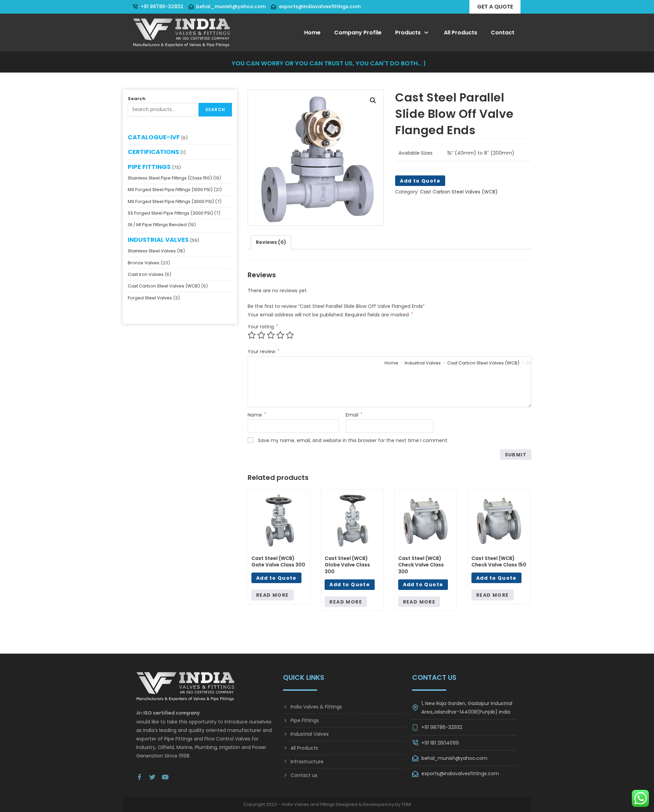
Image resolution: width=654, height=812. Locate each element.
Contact (502, 32)
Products (408, 32)
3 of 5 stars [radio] (271, 335)
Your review (263, 351)
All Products (460, 32)
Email (354, 414)
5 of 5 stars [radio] (290, 335)
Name (257, 414)
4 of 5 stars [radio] (280, 335)
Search (136, 98)
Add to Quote (420, 180)
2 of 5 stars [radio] (261, 335)
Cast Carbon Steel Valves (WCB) (459, 191)
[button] (373, 100)
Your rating (263, 326)
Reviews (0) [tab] (271, 242)
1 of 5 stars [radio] (252, 335)
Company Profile (358, 32)
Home (312, 32)
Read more (272, 595)
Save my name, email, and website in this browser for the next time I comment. (353, 440)
